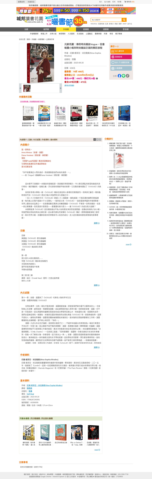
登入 (100, 2)
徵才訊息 (35, 474)
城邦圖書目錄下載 (68, 474)
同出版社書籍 (47, 418)
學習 (111, 34)
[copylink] (127, 76)
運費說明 (21, 2)
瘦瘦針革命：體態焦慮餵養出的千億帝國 (60, 125)
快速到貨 (31, 2)
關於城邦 (27, 474)
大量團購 (58, 474)
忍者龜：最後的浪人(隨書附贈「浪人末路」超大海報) (93, 445)
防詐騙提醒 (89, 474)
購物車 (130, 2)
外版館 (66, 29)
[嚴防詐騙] (76, 6)
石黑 (106, 24)
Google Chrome (45, 476)
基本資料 (53, 140)
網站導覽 (50, 474)
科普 (105, 34)
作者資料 (45, 140)
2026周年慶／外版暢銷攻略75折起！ (32, 101)
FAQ (40, 467)
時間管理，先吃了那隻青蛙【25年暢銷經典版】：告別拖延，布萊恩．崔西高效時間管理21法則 (121, 189)
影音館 (126, 29)
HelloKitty (94, 24)
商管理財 (62, 34)
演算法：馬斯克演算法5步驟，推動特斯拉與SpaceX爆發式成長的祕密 (120, 236)
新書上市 (44, 34)
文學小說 (53, 34)
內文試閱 (36, 140)
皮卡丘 (129, 24)
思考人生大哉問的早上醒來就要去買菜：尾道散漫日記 (45, 445)
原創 (116, 24)
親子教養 (118, 34)
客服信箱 (106, 474)
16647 (124, 24)
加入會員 (107, 2)
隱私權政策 (80, 474)
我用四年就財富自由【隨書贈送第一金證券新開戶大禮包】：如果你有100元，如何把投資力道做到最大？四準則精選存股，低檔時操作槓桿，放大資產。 (120, 225)
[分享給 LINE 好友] (123, 76)
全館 (26, 29)
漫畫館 (106, 29)
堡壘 (74, 59)
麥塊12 (111, 24)
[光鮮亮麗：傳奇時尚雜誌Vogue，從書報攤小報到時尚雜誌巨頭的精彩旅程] (27, 91)
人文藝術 (71, 34)
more (127, 244)
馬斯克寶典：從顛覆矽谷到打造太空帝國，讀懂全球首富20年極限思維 (121, 215)
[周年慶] (76, 14)
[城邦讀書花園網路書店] (29, 27)
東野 (120, 24)
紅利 (113, 2)
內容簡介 (23, 140)
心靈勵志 (89, 34)
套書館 (86, 29)
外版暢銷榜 (34, 34)
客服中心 (98, 474)
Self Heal (30, 394)
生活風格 (80, 34)
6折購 (119, 2)
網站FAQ (42, 474)
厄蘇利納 (101, 24)
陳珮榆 (29, 388)
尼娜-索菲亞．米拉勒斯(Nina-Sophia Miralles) (44, 385)
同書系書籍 (24, 418)
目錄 (30, 140)
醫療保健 (98, 34)
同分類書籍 (35, 418)
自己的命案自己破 (61, 442)
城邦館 (46, 29)
